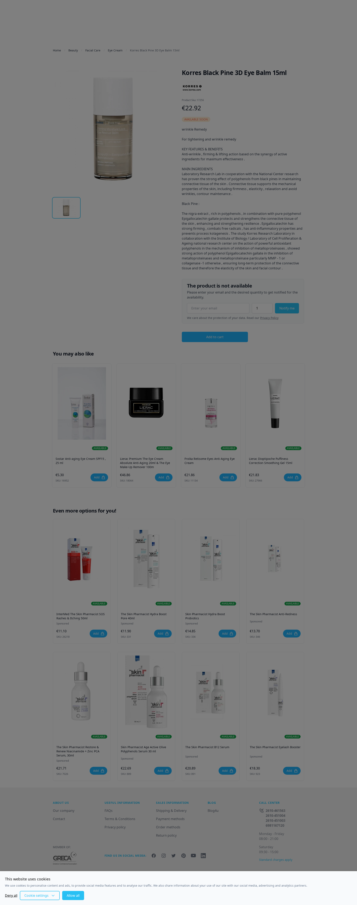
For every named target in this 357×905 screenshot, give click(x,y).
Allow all (73, 895)
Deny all (11, 895)
